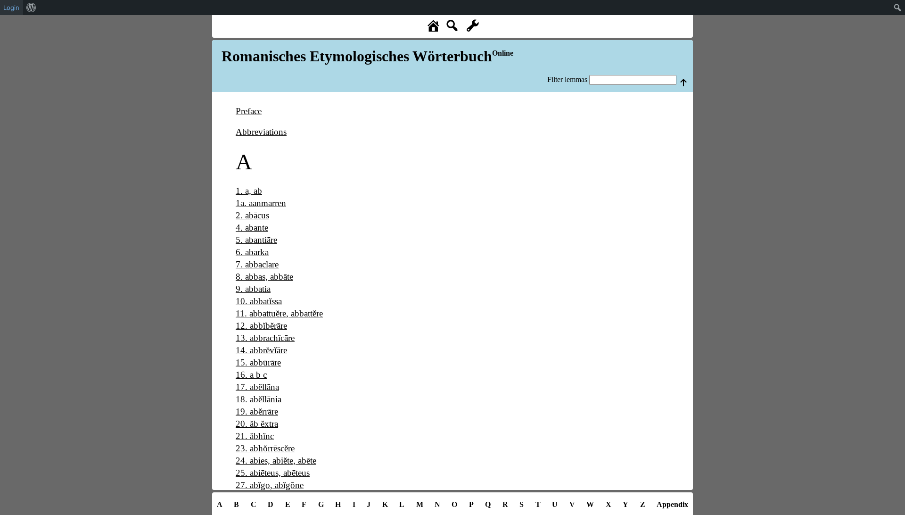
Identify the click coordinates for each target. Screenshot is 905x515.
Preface (249, 111)
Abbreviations (261, 132)
